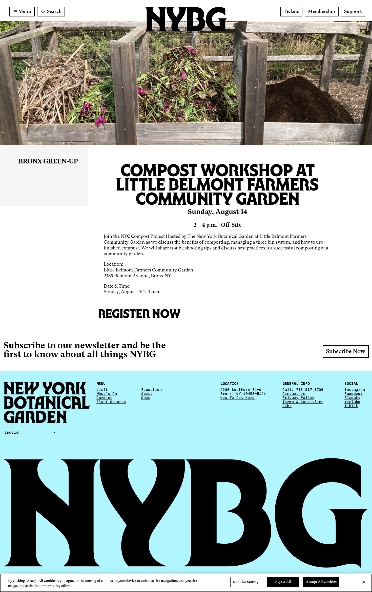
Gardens (104, 398)
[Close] (363, 582)
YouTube (352, 402)
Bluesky (352, 398)
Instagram (354, 390)
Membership (321, 11)
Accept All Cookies (321, 582)
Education (151, 390)
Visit (102, 390)
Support (353, 11)
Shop (145, 398)
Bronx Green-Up (48, 162)
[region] (186, 583)
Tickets (291, 11)
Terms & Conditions (302, 402)
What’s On (106, 394)
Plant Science (111, 402)
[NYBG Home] (186, 19)
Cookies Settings (246, 582)
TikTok (351, 406)
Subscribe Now (345, 351)
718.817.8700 (309, 390)
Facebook (353, 394)
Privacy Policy (298, 398)
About (147, 394)
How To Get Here (237, 398)
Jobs (287, 406)
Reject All (283, 582)
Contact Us (293, 394)
